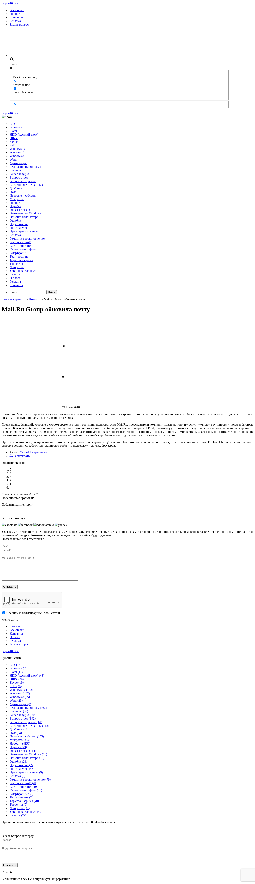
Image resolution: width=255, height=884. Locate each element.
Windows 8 (17, 156)
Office (14, 138)
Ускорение (17, 267)
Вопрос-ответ (19, 177)
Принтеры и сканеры (24, 231)
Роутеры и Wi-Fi (20, 242)
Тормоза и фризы (21, 260)
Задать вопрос (19, 24)
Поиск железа (19, 227)
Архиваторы (18, 163)
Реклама (15, 21)
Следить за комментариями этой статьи (33, 613)
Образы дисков (20, 209)
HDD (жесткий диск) (24, 134)
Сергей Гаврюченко (33, 452)
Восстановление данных (26, 184)
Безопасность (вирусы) (25, 166)
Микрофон (17, 199)
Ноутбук (15, 206)
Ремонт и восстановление (27, 238)
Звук (13, 192)
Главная (15, 626)
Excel (13, 131)
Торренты (16, 263)
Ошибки (15, 220)
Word (13, 159)
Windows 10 (18, 148)
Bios (12, 123)
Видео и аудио (19, 174)
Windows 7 (17, 152)
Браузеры (16, 170)
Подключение (19, 224)
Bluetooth (16, 127)
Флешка (15, 274)
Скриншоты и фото (23, 249)
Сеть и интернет (21, 245)
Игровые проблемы (23, 195)
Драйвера (16, 188)
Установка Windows (23, 270)
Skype (14, 141)
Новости (15, 13)
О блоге (15, 278)
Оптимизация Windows (25, 213)
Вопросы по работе (23, 181)
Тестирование (19, 256)
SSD (13, 145)
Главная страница (14, 299)
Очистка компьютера (24, 217)
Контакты (16, 17)
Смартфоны (18, 253)
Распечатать (21, 456)
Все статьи (17, 10)
